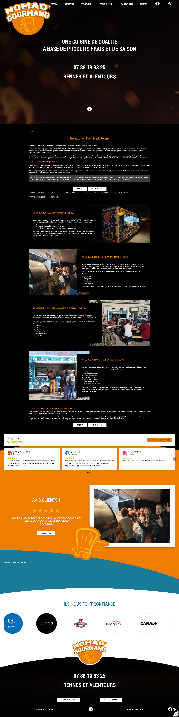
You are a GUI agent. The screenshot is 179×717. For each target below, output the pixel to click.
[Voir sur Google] (10, 453)
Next (176, 623)
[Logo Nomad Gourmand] (27, 19)
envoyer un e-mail (68, 700)
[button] (4, 459)
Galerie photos (127, 4)
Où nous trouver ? (106, 4)
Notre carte (69, 4)
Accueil (54, 4)
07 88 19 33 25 (89, 67)
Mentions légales (45, 709)
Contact (143, 4)
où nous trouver (111, 700)
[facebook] (157, 4)
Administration (135, 709)
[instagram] (169, 3)
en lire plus (46, 533)
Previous (3, 623)
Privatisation (86, 4)
